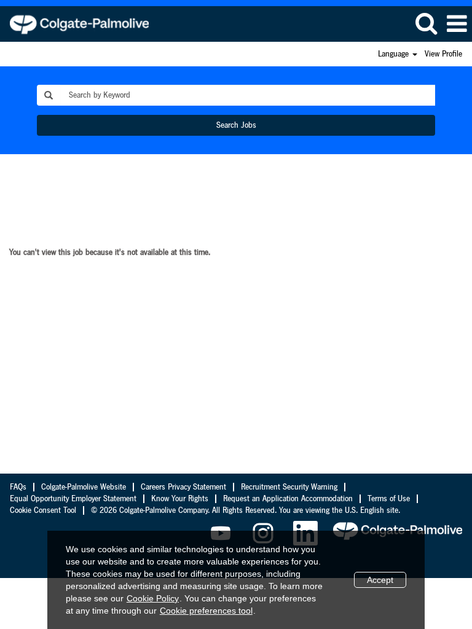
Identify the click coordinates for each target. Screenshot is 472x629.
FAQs (18, 487)
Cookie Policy (153, 598)
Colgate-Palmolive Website (83, 487)
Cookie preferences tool (206, 610)
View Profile (443, 54)
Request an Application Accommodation (288, 498)
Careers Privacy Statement (183, 487)
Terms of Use (389, 498)
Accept (380, 580)
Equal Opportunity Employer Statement (73, 498)
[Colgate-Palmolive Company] (74, 23)
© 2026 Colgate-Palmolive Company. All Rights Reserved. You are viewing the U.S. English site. (245, 510)
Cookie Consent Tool (43, 510)
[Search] (426, 23)
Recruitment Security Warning (289, 487)
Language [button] (394, 54)
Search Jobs (236, 125)
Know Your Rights (179, 498)
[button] (456, 24)
